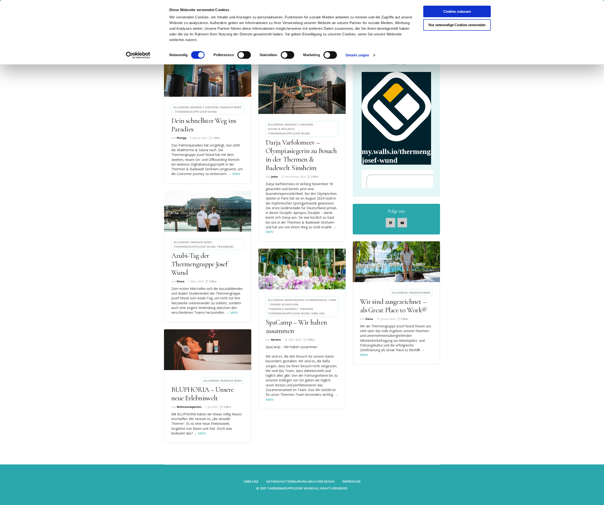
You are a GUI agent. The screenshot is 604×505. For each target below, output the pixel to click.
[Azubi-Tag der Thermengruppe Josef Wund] (207, 211)
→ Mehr (234, 173)
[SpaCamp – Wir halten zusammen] (302, 269)
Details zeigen (357, 55)
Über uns (318, 313)
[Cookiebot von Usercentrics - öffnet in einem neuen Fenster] (138, 55)
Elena (181, 281)
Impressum (351, 481)
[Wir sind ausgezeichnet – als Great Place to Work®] (396, 261)
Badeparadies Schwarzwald (306, 300)
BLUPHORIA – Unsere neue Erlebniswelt (202, 393)
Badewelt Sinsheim (204, 107)
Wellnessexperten (189, 407)
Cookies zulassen (457, 11)
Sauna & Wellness (281, 129)
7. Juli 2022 (211, 407)
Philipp (181, 138)
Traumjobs (225, 246)
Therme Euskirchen (283, 304)
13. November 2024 (293, 176)
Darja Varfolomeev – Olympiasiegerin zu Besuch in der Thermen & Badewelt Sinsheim (301, 155)
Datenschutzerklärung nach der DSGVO (300, 481)
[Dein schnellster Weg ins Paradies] (207, 76)
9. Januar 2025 (198, 138)
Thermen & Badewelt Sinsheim (290, 309)
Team (332, 300)
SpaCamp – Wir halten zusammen (296, 326)
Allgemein (181, 107)
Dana (369, 319)
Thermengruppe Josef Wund (196, 111)
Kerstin (276, 339)
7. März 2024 (196, 281)
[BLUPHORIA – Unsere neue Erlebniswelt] (207, 349)
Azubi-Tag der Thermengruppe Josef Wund (199, 264)
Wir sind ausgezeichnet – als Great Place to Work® (393, 305)
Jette (274, 176)
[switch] (244, 55)
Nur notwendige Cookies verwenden (457, 25)
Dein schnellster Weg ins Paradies (203, 125)
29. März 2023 (293, 339)
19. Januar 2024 (386, 319)
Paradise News (231, 107)
